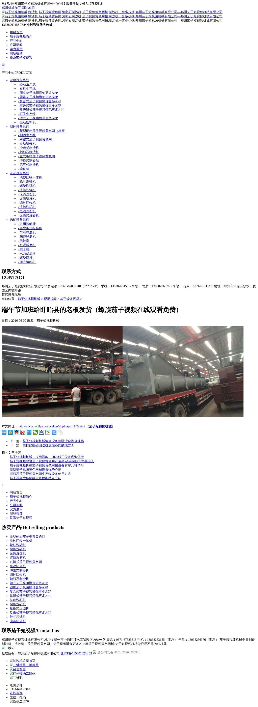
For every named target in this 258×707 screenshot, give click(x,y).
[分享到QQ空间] (10, 432)
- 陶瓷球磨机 (27, 236)
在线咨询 (16, 693)
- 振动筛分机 (27, 143)
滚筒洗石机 (18, 557)
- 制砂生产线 (27, 135)
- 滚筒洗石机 (27, 194)
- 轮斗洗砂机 (27, 181)
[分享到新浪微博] (22, 432)
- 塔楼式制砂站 (28, 160)
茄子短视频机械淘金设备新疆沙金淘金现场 (53, 441)
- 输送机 (23, 169)
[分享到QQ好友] (16, 432)
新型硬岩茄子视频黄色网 (27, 536)
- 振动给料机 (27, 122)
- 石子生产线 (27, 114)
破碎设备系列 (19, 80)
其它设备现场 (69, 299)
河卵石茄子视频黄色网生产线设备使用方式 (40, 474)
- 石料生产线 (27, 88)
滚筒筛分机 (18, 621)
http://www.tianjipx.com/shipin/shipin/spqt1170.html (52, 426)
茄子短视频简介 (21, 36)
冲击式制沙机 (19, 570)
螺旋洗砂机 (18, 549)
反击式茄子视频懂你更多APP (30, 612)
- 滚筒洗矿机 (27, 207)
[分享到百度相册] (47, 432)
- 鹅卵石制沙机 (28, 152)
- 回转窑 (23, 241)
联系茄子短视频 (21, 57)
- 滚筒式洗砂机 (28, 215)
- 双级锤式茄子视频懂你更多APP (41, 109)
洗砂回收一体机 (21, 540)
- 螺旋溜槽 (25, 257)
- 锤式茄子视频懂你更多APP (38, 118)
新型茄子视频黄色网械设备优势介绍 (35, 469)
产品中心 (16, 40)
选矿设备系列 (19, 219)
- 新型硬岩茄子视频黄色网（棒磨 (41, 131)
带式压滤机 (18, 617)
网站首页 (16, 32)
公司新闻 (16, 45)
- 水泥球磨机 (27, 245)
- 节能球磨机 (27, 232)
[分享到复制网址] (60, 432)
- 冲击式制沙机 (28, 147)
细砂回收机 (18, 574)
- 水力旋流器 (27, 253)
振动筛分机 (18, 566)
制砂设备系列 (19, 126)
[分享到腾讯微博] (29, 432)
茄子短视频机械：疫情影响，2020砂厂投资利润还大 (47, 457)
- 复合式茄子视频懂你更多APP (39, 101)
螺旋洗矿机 (18, 604)
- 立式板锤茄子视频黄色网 (36, 156)
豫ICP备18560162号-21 (76, 653)
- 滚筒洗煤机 (27, 190)
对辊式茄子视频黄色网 (26, 562)
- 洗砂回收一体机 (30, 177)
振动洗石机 (18, 600)
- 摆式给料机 (27, 262)
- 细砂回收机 (27, 202)
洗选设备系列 (19, 173)
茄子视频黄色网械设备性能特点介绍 (35, 478)
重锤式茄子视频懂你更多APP (30, 595)
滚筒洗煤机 (18, 553)
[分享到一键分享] (54, 432)
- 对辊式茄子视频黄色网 (35, 139)
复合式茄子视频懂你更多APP (30, 591)
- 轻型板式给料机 (30, 228)
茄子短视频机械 (29, 299)
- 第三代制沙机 (28, 164)
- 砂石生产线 (27, 84)
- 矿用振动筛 (27, 224)
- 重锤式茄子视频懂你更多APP (39, 105)
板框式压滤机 (19, 608)
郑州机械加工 (11, 7)
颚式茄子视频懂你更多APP (29, 583)
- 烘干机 (23, 249)
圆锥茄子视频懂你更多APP (29, 587)
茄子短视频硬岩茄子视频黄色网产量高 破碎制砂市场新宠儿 (52, 461)
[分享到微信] (35, 432)
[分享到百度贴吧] (41, 432)
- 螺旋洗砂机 (27, 186)
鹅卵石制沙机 (19, 579)
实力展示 (16, 49)
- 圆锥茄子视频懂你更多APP (38, 97)
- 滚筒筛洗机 (27, 198)
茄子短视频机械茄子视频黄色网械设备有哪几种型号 (47, 465)
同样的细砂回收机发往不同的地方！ (48, 445)
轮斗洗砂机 (18, 545)
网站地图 (28, 7)
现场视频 (16, 53)
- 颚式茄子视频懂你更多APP (38, 92)
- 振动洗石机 (27, 211)
